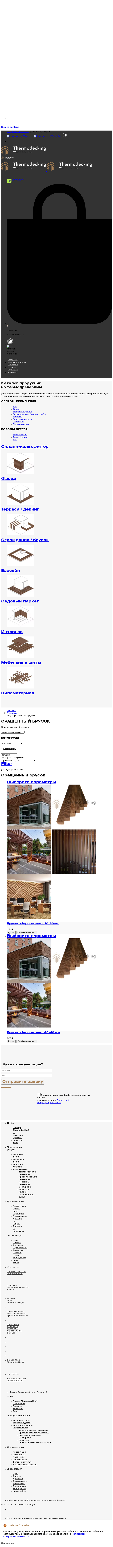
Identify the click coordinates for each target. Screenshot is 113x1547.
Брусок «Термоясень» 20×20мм (33, 923)
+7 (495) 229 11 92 (18, 132)
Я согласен (7, 1543)
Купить (11, 932)
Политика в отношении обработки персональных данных (14, 1329)
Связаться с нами (6, 1087)
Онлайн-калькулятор (27, 932)
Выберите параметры (31, 782)
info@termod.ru (15, 1274)
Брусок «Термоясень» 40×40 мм (33, 1032)
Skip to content (10, 127)
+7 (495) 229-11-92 (16, 1272)
